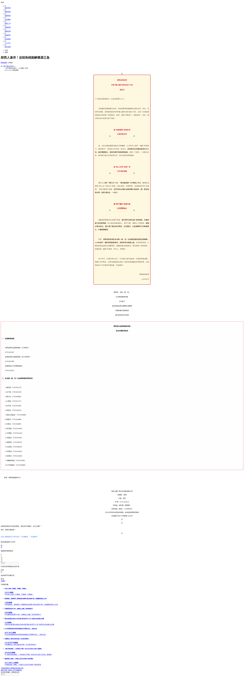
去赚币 (3, 581)
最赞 (5, 670)
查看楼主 (19, 670)
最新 (2, 670)
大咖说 (10, 670)
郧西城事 (4, 62)
